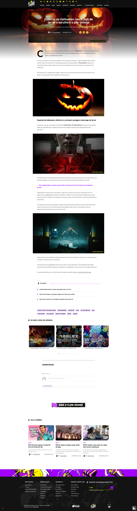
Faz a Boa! (58, 493)
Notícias (42, 5)
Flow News (73, 489)
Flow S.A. (73, 491)
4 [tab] (68, 353)
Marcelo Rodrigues (35, 348)
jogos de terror (60, 313)
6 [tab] (74, 353)
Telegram (42, 498)
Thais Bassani (56, 32)
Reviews (48, 5)
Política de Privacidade (30, 489)
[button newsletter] (112, 487)
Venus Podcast (74, 495)
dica (93, 310)
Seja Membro (59, 495)
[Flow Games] (31, 3)
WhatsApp (43, 495)
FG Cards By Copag (89, 5)
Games (53, 5)
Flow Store (99, 5)
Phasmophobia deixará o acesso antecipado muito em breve (55, 289)
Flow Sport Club (75, 487)
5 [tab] (71, 353)
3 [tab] (65, 353)
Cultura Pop (65, 5)
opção (69, 313)
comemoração (62, 310)
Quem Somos (28, 485)
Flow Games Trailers (45, 489)
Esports (59, 5)
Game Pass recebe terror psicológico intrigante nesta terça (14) (56, 299)
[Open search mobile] (107, 2)
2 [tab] (62, 353)
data (77, 310)
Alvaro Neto (64, 455)
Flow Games (41, 313)
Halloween (50, 313)
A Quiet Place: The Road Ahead (46, 310)
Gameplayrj (43, 491)
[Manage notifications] (2, 508)
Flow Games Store (60, 485)
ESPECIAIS (79, 5)
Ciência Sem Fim (75, 493)
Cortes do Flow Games (45, 487)
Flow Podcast (74, 485)
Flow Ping (106, 5)
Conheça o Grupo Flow (30, 491)
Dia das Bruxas (85, 310)
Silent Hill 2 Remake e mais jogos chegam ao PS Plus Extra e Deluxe (57, 294)
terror (75, 313)
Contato (27, 487)
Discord (42, 493)
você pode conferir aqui (84, 272)
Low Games (72, 5)
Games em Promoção (61, 491)
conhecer (71, 310)
